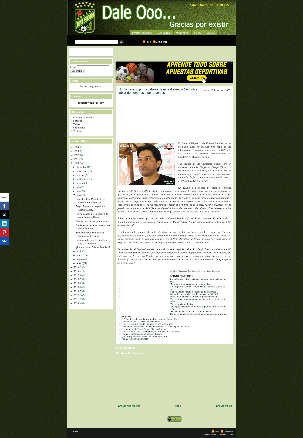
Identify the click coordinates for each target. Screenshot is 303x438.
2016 (76, 279)
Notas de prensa (213, 271)
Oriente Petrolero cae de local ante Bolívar (142, 334)
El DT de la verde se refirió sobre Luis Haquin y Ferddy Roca (150, 319)
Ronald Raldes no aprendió (135, 339)
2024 (76, 147)
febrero (80, 259)
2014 (76, 287)
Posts (149, 42)
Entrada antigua (224, 406)
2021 (76, 159)
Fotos (197, 33)
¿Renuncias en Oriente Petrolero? (93, 247)
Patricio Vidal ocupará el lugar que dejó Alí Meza (193, 292)
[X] (4, 214)
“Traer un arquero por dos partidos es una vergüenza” (147, 324)
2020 (76, 163)
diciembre (82, 167)
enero (80, 263)
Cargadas (182, 33)
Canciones (164, 33)
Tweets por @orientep (91, 86)
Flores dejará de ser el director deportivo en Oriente (194, 297)
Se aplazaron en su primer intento (93, 221)
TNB (232, 434)
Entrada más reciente (129, 406)
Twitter (76, 124)
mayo (80, 195)
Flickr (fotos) (79, 127)
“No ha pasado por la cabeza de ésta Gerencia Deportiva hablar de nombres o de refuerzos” (157, 91)
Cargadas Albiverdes (83, 117)
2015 (76, 283)
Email (73, 67)
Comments (161, 42)
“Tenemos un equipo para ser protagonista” (190, 284)
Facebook (78, 121)
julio (79, 187)
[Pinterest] (4, 232)
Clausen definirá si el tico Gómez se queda (142, 321)
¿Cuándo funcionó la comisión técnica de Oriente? (194, 294)
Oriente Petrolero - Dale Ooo (215, 434)
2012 (76, 295)
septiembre (83, 179)
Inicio (178, 406)
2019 (76, 267)
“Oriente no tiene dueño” (181, 304)
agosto (80, 183)
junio (79, 191)
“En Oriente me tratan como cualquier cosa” (190, 311)
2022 (76, 155)
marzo (80, 255)
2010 (76, 303)
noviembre (82, 171)
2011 (76, 299)
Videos (211, 33)
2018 (76, 271)
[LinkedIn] (4, 223)
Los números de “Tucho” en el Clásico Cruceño (144, 329)
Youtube (77, 131)
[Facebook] (4, 206)
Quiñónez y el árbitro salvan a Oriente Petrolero (144, 336)
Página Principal (142, 33)
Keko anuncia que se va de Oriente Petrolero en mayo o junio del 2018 (155, 326)
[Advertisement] (151, 36)
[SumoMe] (4, 241)
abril (79, 251)
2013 (76, 291)
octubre (81, 175)
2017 (76, 275)
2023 (76, 151)
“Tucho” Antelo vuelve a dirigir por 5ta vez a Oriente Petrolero (151, 331)
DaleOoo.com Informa (197, 271)
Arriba (75, 431)
